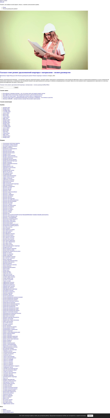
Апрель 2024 (6, 133)
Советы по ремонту (8, 364)
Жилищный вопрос (8, 173)
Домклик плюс (7, 169)
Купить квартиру (7, 259)
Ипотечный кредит (8, 223)
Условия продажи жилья (9, 390)
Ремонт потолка (7, 341)
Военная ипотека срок (8, 151)
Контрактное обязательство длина (11, 251)
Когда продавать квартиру (9, 248)
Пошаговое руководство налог (11, 309)
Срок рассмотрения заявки (10, 370)
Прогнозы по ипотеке (8, 316)
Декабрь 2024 (6, 122)
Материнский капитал (8, 262)
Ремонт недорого (7, 340)
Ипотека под (6, 213)
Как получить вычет (8, 235)
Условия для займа (7, 384)
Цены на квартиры (8, 395)
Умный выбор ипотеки (9, 383)
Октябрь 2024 (6, 125)
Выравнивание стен (8, 166)
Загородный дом (7, 174)
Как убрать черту (7, 243)
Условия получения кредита (10, 388)
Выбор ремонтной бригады (10, 160)
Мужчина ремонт (7, 263)
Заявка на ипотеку (7, 178)
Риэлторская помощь (8, 348)
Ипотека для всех (7, 197)
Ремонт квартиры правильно (10, 336)
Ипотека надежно (7, 210)
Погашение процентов (9, 291)
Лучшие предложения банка (10, 260)
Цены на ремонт (7, 397)
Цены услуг (6, 398)
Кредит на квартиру (8, 254)
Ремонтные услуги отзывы (10, 345)
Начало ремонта (7, 266)
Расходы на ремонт (8, 324)
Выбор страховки (7, 162)
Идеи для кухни (7, 182)
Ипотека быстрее (7, 187)
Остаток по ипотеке (8, 279)
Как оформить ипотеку (9, 233)
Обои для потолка (7, 274)
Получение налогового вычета (11, 301)
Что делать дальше (7, 399)
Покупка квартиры (8, 293)
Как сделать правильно (9, 240)
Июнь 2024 (6, 130)
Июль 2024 (6, 129)
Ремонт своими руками (9, 343)
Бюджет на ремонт (7, 147)
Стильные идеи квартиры (9, 372)
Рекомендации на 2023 (9, 328)
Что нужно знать (7, 401)
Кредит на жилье (7, 252)
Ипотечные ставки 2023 (9, 220)
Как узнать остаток (8, 244)
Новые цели (6, 270)
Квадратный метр (7, 247)
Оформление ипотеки (8, 282)
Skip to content (3, 0)
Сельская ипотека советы (9, 352)
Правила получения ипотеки (10, 312)
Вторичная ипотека (8, 158)
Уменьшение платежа (8, 382)
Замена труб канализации (9, 175)
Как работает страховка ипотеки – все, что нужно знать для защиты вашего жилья (24, 93)
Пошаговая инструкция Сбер (10, 305)
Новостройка (6, 268)
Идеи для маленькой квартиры (11, 183)
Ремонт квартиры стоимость (40, 75)
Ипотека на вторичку (8, 206)
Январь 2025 (6, 121)
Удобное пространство (9, 379)
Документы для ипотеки (9, 167)
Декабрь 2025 (6, 107)
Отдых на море (7, 281)
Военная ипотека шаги (9, 152)
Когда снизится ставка (8, 249)
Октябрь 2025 (6, 110)
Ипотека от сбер (7, 212)
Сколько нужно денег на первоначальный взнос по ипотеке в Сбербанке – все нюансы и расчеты (28, 97)
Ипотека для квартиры (9, 198)
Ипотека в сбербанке (8, 194)
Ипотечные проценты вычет (10, 218)
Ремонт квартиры (7, 334)
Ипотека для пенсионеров (9, 201)
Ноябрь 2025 (6, 109)
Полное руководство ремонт (25, 75)
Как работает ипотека (8, 237)
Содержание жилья (8, 367)
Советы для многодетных (9, 357)
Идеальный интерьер (8, 181)
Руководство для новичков (10, 349)
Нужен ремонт (6, 271)
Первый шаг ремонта (8, 287)
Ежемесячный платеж (8, 170)
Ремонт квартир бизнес (9, 333)
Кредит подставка (7, 255)
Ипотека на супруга (8, 209)
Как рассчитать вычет (8, 239)
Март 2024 (5, 134)
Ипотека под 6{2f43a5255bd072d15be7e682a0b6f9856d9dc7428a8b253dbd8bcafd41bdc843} (26, 214)
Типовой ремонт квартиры (10, 376)
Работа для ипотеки (8, 321)
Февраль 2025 (6, 119)
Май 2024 (5, 132)
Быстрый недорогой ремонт (10, 146)
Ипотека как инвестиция (9, 205)
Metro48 (2, 2)
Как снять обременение (9, 241)
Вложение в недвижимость (10, 148)
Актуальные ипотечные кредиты (11, 143)
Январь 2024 (6, 137)
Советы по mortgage (8, 359)
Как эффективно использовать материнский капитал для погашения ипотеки (23, 94)
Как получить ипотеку (9, 236)
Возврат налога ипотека (9, 155)
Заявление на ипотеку (8, 179)
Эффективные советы (8, 403)
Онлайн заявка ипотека (9, 276)
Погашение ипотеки (8, 290)
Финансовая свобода (8, 392)
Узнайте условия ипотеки (9, 380)
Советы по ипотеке (8, 360)
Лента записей (6, 410)
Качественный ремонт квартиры (11, 245)
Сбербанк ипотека (7, 351)
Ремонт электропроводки (9, 344)
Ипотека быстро (7, 189)
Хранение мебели (7, 394)
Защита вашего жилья (8, 177)
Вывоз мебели (6, 164)
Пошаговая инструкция (9, 302)
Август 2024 (6, 128)
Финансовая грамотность (9, 391)
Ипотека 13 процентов (9, 186)
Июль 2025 (6, 114)
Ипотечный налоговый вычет (10, 224)
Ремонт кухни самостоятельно (10, 339)
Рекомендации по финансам (10, 329)
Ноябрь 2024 (6, 123)
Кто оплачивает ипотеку (9, 256)
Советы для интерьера (8, 356)
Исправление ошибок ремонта (11, 225)
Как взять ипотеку (7, 227)
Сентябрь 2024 (6, 126)
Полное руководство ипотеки (10, 298)
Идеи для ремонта (7, 185)
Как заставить (6, 228)
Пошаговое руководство (9, 306)
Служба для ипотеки (8, 353)
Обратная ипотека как (8, 275)
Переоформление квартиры (10, 289)
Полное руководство (8, 295)
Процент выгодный (8, 318)
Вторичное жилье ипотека (9, 159)
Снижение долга (7, 355)
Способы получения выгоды (10, 368)
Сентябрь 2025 (6, 111)
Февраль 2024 (6, 136)
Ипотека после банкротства (10, 216)
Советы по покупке (8, 363)
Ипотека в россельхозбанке (10, 191)
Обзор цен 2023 (14, 75)
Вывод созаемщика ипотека (10, 163)
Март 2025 (5, 118)
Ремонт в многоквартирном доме (11, 332)
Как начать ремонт (7, 231)
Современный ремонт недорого (11, 366)
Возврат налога (7, 154)
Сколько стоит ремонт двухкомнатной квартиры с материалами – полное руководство (35, 72)
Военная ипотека (7, 150)
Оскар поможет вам (8, 278)
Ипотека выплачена (8, 196)
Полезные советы (7, 294)
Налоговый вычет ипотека (10, 264)
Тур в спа (5, 378)
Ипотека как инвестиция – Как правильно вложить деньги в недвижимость (22, 96)
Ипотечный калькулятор (9, 221)
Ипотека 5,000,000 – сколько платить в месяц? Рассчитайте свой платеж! (21, 98)
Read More (24, 84)
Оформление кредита (8, 283)
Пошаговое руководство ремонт (11, 310)
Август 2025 (6, 113)
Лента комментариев (8, 412)
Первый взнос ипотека (9, 286)
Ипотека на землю (7, 208)
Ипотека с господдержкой (9, 217)
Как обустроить (7, 232)
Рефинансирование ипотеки (10, 347)
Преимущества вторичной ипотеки (12, 313)
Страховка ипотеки (8, 374)
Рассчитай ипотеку (8, 322)
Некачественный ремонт (9, 267)
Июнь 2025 (6, 115)
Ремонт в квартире (8, 330)
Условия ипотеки (7, 386)
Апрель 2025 (6, 117)
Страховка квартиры (8, 375)
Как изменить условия (8, 229)
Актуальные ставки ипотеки (10, 144)
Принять (90, 415)
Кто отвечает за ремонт (9, 258)
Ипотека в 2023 (7, 190)
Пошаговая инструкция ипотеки (11, 303)
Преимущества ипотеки (9, 314)
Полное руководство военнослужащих (13, 297)
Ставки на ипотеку (8, 371)
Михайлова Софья (4, 75)
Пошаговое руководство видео (11, 307)
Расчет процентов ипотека (10, 326)
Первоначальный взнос (9, 285)
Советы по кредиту (8, 361)
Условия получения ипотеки (10, 387)
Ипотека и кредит (7, 204)
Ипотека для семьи (8, 202)
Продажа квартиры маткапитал (11, 317)
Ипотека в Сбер (7, 193)
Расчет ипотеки (7, 325)
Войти (4, 409)
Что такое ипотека (7, 402)
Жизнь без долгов (7, 171)
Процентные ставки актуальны (11, 320)
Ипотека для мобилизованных (10, 200)
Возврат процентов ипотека (10, 156)
